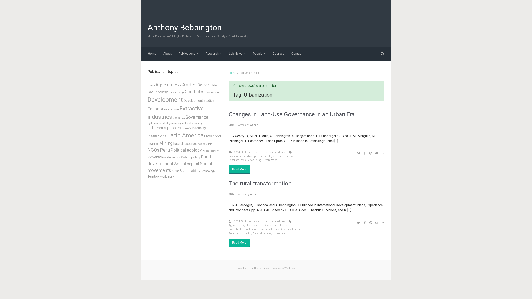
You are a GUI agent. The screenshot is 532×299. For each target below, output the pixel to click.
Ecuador (155, 109)
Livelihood (212, 136)
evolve (239, 268)
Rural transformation (240, 233)
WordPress (290, 268)
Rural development (291, 229)
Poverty (154, 157)
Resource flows (237, 160)
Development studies (198, 101)
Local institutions (269, 229)
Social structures (262, 233)
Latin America (185, 135)
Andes (189, 85)
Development (271, 225)
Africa (151, 85)
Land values (291, 156)
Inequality (199, 128)
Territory (154, 176)
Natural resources (185, 143)
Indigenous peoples (164, 128)
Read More (239, 169)
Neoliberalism (205, 144)
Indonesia (186, 128)
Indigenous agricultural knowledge (184, 123)
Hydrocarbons (156, 123)
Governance (235, 156)
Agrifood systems (252, 225)
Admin (254, 124)
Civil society (158, 92)
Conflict (192, 91)
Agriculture (235, 225)
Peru (165, 150)
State (175, 171)
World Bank (167, 176)
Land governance (273, 156)
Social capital (186, 163)
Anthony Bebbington (185, 27)
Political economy (210, 151)
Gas (175, 117)
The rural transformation (260, 183)
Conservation (210, 92)
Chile (214, 85)
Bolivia (203, 84)
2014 (237, 152)
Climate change (176, 92)
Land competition (253, 156)
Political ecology (186, 150)
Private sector (170, 157)
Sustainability (190, 171)
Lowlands (153, 143)
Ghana (181, 118)
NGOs (153, 150)
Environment (171, 109)
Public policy (190, 157)
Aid (180, 85)
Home (232, 72)
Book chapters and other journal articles (263, 152)
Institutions (252, 229)
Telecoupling (254, 160)
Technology (208, 171)
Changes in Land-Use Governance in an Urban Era (292, 114)
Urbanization (270, 160)
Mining (166, 143)
